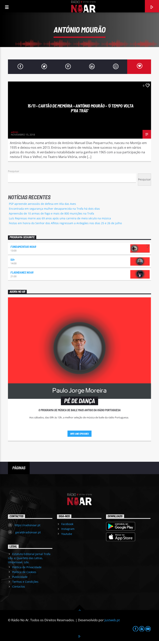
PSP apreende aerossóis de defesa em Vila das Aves (42, 204)
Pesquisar (13, 171)
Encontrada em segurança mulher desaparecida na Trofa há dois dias (54, 208)
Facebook (67, 524)
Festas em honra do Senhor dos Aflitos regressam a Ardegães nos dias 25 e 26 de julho (65, 223)
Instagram (67, 529)
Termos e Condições (25, 582)
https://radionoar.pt (27, 525)
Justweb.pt (112, 620)
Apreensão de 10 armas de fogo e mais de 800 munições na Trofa (51, 213)
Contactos (18, 586)
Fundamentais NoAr (23, 246)
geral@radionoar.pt (28, 532)
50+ (12, 259)
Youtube (66, 534)
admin (14, 132)
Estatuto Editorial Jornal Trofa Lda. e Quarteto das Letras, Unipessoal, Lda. (29, 558)
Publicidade (20, 577)
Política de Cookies (24, 572)
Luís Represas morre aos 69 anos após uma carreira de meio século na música (60, 218)
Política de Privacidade (26, 567)
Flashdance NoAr (21, 272)
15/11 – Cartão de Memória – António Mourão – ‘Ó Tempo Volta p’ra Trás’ (81, 108)
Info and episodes (79, 433)
